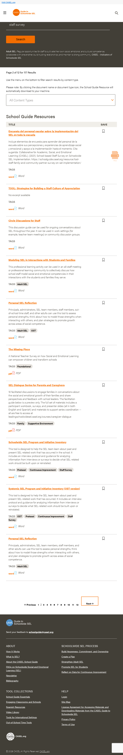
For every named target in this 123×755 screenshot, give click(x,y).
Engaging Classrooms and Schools (23, 701)
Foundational (24, 366)
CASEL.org (45, 751)
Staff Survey (66, 469)
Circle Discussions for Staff (24, 220)
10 (69, 604)
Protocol (21, 469)
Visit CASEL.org (8, 2)
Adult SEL (22, 284)
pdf (10, 373)
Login (64, 696)
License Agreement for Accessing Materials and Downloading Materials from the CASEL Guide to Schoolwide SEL (86, 710)
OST (33, 330)
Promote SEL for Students (75, 666)
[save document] (105, 131)
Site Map (66, 701)
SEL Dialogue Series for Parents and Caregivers (36, 385)
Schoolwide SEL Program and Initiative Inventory (37, 442)
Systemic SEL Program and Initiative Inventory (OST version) (44, 488)
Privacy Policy (68, 719)
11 (73, 604)
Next (89, 603)
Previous (31, 604)
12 (77, 604)
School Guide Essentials (18, 696)
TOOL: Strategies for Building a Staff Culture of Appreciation (44, 188)
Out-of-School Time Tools (19, 722)
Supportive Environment (40, 423)
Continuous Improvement (43, 469)
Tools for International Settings (21, 717)
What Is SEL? (13, 656)
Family (20, 423)
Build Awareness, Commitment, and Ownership (85, 651)
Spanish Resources (15, 707)
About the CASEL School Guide (22, 661)
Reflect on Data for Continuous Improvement (84, 672)
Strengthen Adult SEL (72, 661)
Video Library (12, 712)
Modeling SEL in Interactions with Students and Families (41, 260)
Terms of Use (68, 724)
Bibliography (12, 680)
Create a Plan (68, 656)
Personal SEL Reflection (22, 303)
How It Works (13, 651)
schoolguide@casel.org (41, 632)
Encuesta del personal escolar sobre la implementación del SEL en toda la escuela (43, 133)
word (12, 176)
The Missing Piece (19, 349)
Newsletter (11, 675)
